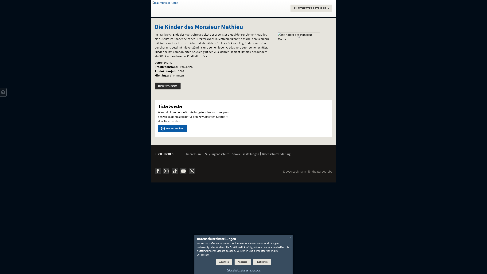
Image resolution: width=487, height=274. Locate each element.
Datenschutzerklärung (276, 153)
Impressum (193, 153)
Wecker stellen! (175, 128)
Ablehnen (224, 261)
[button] (3, 92)
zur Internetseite (167, 86)
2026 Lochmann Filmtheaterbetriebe (307, 171)
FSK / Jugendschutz (216, 153)
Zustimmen (262, 261)
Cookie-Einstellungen (245, 153)
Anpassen (242, 261)
